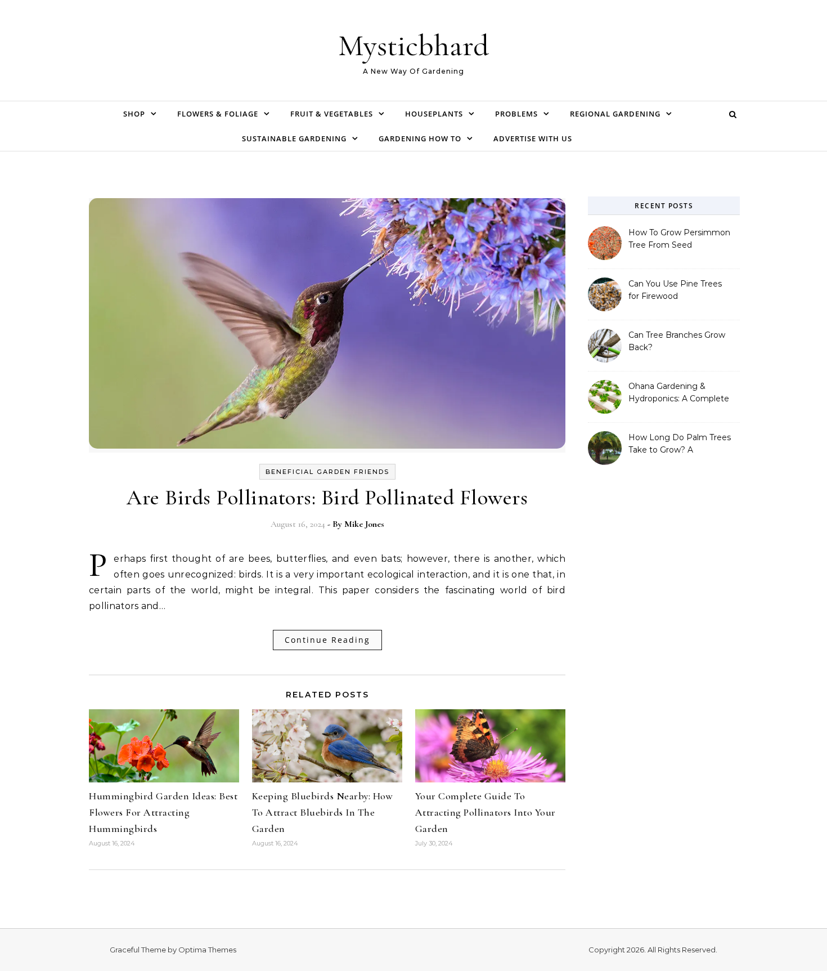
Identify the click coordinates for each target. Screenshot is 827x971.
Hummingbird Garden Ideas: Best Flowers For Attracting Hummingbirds (163, 812)
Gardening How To (420, 138)
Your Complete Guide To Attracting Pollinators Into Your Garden (485, 812)
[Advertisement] (664, 665)
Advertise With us (532, 138)
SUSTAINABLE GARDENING (294, 138)
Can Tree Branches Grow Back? (676, 341)
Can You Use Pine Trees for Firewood (675, 290)
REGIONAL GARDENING (615, 114)
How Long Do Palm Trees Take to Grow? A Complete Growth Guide (679, 444)
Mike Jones (364, 524)
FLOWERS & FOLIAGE (217, 114)
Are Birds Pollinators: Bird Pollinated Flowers (327, 498)
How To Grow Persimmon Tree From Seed (679, 238)
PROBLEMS (516, 114)
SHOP (134, 114)
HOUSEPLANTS (434, 114)
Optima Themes (207, 949)
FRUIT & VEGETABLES (331, 114)
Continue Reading (327, 639)
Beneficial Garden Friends (327, 472)
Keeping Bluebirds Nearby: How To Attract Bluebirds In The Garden (322, 812)
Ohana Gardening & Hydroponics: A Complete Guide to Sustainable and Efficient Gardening (678, 393)
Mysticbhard (413, 45)
